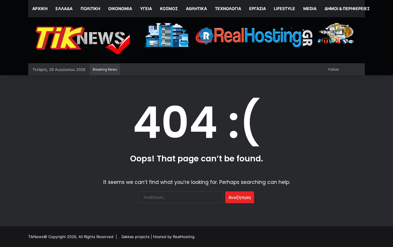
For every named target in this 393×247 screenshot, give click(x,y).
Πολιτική (90, 8)
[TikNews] (81, 40)
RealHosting (183, 236)
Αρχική (39, 8)
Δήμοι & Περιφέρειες (347, 8)
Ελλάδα (64, 8)
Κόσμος (169, 8)
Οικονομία (120, 8)
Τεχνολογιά (228, 8)
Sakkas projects (135, 236)
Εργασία (257, 8)
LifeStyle (284, 8)
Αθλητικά (196, 8)
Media (309, 8)
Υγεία (146, 8)
